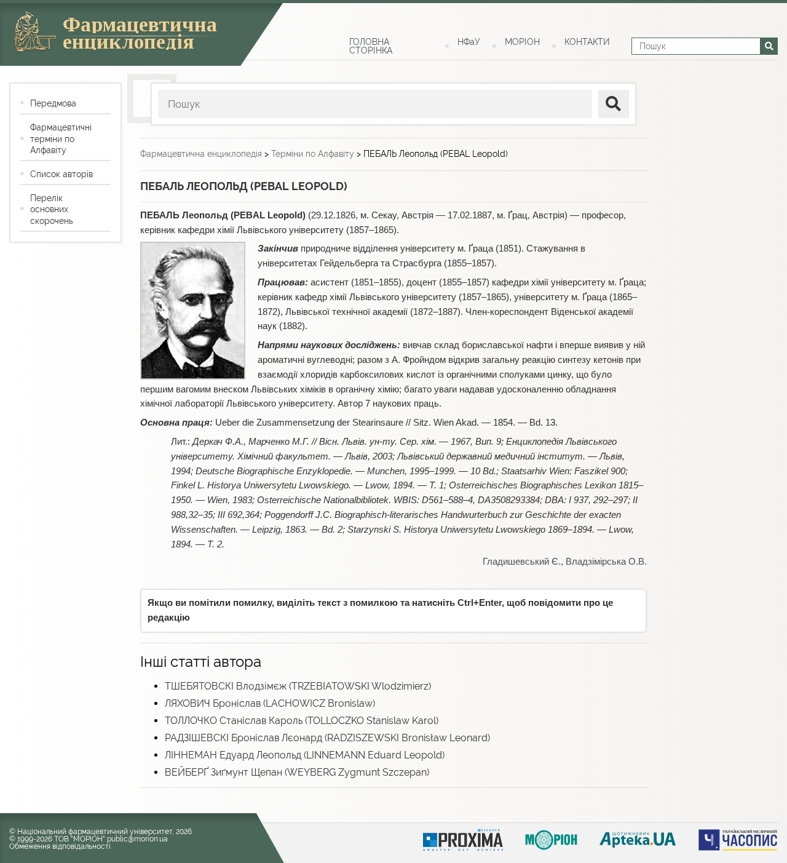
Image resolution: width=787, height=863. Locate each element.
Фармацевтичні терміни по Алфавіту (61, 138)
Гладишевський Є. (522, 562)
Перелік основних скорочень (51, 209)
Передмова (53, 103)
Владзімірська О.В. (606, 562)
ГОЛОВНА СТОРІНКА (370, 46)
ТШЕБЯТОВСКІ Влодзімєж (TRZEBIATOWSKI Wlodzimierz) (298, 686)
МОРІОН (522, 42)
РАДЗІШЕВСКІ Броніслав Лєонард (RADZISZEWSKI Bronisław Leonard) (327, 738)
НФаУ (468, 42)
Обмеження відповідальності (60, 846)
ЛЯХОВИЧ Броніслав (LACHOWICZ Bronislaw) (270, 703)
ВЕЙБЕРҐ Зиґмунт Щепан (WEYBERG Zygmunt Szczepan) (297, 772)
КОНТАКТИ (586, 42)
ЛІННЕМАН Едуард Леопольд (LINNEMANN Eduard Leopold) (305, 755)
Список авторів (61, 174)
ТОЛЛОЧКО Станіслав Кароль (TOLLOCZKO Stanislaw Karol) (301, 720)
